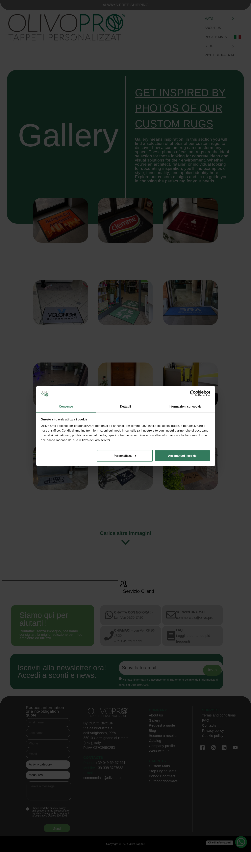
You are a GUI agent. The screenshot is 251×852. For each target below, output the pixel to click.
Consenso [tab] (66, 406)
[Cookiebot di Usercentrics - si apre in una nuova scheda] (193, 393)
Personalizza (123, 455)
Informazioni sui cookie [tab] (185, 406)
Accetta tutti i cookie (182, 455)
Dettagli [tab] (125, 406)
